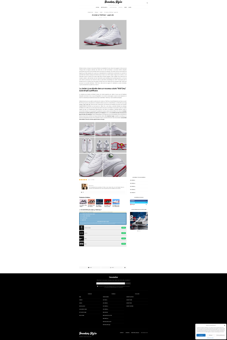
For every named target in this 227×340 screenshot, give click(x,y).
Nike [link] (80, 296)
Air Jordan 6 (132, 192)
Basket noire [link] (129, 299)
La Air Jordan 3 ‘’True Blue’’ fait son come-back (139, 219)
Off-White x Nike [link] (82, 312)
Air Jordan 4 (132, 186)
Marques (120, 7)
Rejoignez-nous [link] (144, 332)
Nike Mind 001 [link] (105, 318)
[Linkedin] (81, 192)
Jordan (101, 12)
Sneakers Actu (90, 12)
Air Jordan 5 (132, 189)
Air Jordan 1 (132, 180)
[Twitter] (83, 192)
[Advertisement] (103, 59)
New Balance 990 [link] (106, 324)
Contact (122, 332)
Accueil (97, 7)
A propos (127, 332)
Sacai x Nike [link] (81, 315)
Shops (130, 7)
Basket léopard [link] (130, 306)
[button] (224, 325)
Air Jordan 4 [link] (105, 309)
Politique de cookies (210, 337)
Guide (125, 7)
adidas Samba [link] (106, 296)
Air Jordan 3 (132, 183)
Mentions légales (135, 332)
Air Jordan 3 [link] (105, 306)
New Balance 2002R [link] (107, 321)
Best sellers (104, 7)
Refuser (210, 335)
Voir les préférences (220, 335)
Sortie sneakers (113, 7)
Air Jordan (91, 209)
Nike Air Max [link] (105, 312)
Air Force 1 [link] (105, 299)
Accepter (201, 335)
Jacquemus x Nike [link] (83, 309)
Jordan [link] (80, 299)
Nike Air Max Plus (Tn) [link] (107, 315)
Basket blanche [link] (130, 296)
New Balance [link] (82, 306)
